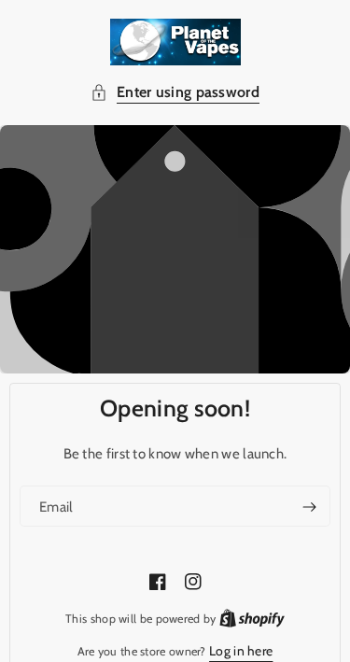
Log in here (241, 650)
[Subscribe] (308, 507)
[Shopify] (252, 618)
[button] (175, 92)
